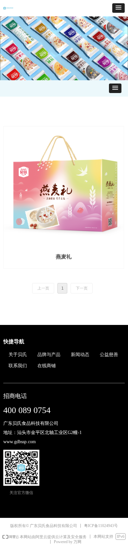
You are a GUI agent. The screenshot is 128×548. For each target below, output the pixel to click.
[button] (118, 8)
